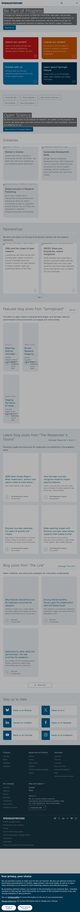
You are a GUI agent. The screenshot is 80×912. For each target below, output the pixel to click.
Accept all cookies (8, 907)
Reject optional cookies (25, 907)
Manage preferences (9, 901)
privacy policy (13, 897)
